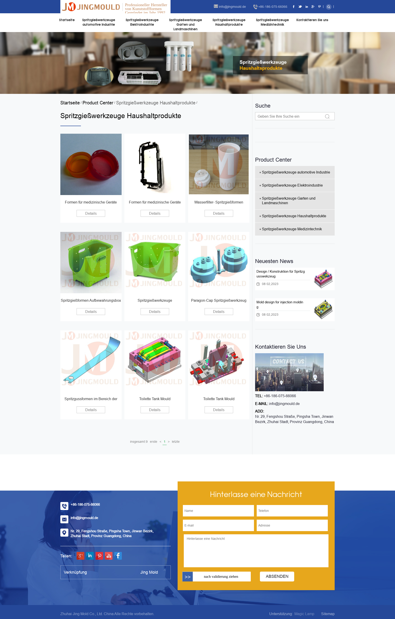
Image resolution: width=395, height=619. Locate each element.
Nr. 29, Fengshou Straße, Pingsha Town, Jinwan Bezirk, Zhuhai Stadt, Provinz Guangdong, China (294, 419)
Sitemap (328, 614)
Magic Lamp (304, 614)
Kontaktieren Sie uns (312, 20)
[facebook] (294, 6)
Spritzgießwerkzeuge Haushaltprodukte (229, 22)
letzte (176, 441)
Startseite (67, 20)
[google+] (313, 6)
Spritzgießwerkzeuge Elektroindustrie (142, 22)
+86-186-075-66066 (272, 6)
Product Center (98, 102)
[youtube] (108, 556)
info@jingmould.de (232, 6)
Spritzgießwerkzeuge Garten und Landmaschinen (185, 24)
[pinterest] (319, 6)
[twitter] (300, 6)
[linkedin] (307, 6)
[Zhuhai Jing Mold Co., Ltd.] (91, 6)
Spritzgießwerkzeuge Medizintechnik (272, 22)
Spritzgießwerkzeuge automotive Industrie (98, 22)
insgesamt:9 (139, 441)
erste (153, 441)
